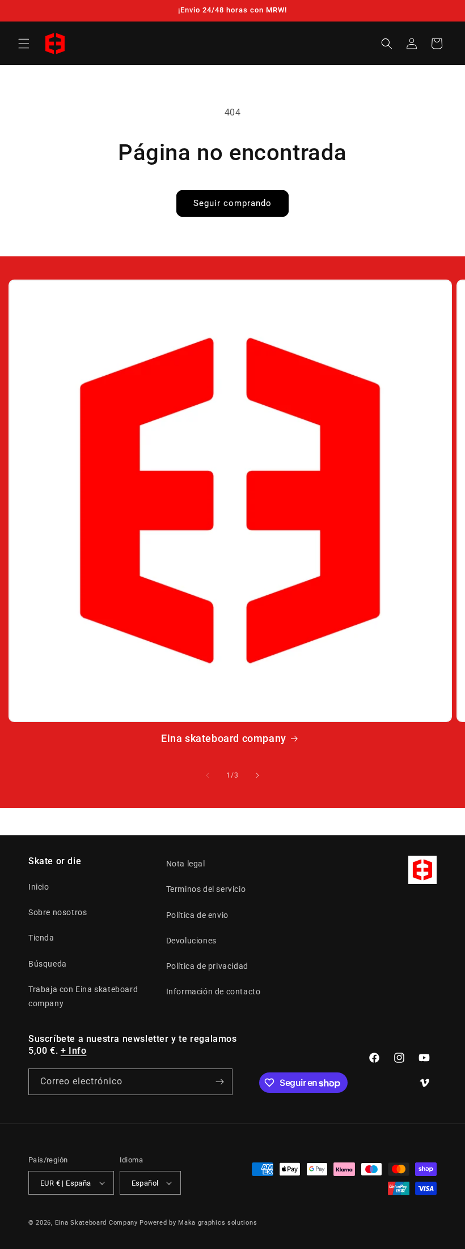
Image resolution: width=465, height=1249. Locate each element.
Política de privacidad (207, 966)
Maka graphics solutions (217, 1222)
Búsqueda (47, 963)
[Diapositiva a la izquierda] (207, 775)
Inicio (38, 886)
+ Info (74, 1050)
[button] (23, 43)
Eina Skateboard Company (96, 1222)
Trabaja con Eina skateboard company (83, 996)
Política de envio (197, 915)
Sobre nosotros (57, 912)
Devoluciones (191, 940)
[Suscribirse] (219, 1081)
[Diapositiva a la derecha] (257, 775)
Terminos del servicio (206, 889)
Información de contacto (213, 991)
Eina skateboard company (223, 738)
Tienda (41, 937)
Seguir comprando (232, 203)
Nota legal (185, 863)
